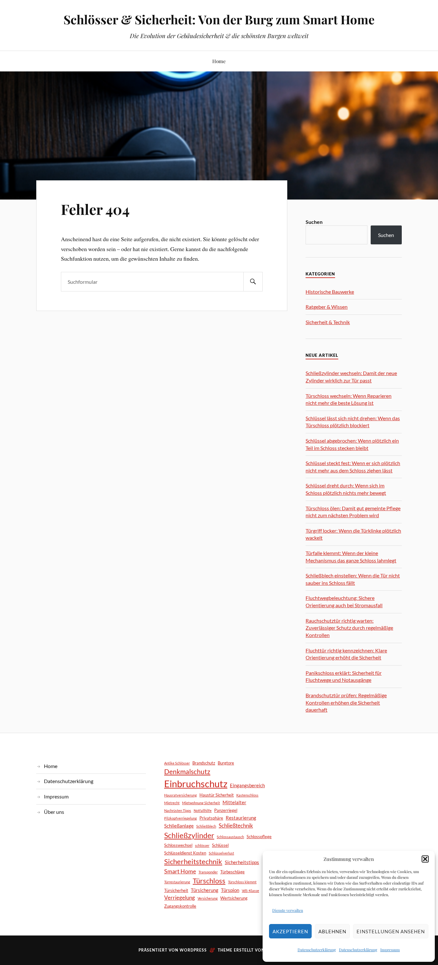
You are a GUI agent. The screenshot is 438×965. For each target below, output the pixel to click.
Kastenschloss (247, 795)
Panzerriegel (225, 810)
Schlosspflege (259, 836)
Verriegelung (179, 898)
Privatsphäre (211, 818)
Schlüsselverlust (221, 853)
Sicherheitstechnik (193, 861)
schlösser (202, 845)
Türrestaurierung (177, 882)
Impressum (390, 949)
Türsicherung (204, 890)
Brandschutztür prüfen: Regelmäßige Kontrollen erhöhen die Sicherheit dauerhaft (346, 702)
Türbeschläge (232, 871)
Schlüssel (220, 845)
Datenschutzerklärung (317, 949)
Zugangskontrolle (180, 906)
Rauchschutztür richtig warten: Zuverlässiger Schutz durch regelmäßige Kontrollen (349, 627)
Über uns (54, 812)
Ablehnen (332, 931)
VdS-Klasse (250, 890)
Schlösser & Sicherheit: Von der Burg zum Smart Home (219, 19)
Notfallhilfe (203, 810)
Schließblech (206, 826)
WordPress (193, 950)
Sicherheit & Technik (328, 322)
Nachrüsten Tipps (177, 810)
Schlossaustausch (230, 837)
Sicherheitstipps (242, 862)
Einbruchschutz (195, 783)
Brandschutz (203, 762)
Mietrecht (172, 803)
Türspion (230, 890)
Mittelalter (234, 802)
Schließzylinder (189, 835)
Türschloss (209, 880)
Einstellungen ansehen (391, 931)
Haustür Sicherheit (216, 794)
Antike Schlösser (177, 763)
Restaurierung (241, 818)
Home (219, 61)
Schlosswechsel (178, 845)
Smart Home (180, 871)
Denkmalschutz (187, 771)
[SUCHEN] (253, 281)
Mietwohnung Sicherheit (201, 803)
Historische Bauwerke (330, 292)
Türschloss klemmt (242, 882)
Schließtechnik (236, 825)
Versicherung (208, 898)
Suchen (314, 222)
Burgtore (226, 762)
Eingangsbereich (247, 785)
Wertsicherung (234, 898)
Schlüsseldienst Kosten (185, 852)
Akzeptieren (290, 931)
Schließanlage (179, 826)
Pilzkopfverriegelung (180, 818)
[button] (425, 859)
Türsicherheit (176, 890)
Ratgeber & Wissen (327, 307)
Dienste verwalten (287, 910)
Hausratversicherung (180, 795)
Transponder (208, 872)
